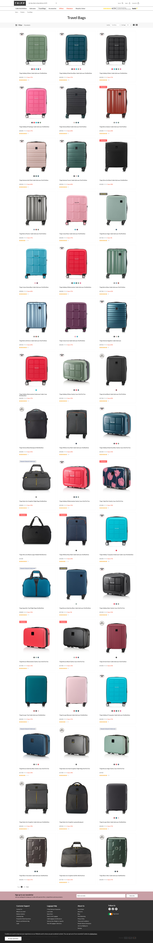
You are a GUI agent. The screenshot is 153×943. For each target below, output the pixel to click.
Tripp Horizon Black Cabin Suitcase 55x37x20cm (72, 126)
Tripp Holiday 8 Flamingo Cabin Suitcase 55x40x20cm (34, 126)
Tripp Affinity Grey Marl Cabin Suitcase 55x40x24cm (74, 447)
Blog (79, 914)
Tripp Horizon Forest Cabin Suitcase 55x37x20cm (73, 180)
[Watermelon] (34, 69)
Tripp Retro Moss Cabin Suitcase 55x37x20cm (112, 287)
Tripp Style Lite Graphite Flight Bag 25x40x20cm (33, 501)
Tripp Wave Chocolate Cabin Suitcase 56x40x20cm (33, 875)
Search (119, 3)
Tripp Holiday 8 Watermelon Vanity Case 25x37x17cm (74, 501)
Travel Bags (42, 8)
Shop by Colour (80, 8)
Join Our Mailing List (83, 926)
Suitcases (33, 8)
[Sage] (76, 604)
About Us (80, 911)
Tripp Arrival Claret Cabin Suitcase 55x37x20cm (112, 661)
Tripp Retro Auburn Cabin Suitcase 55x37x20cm (112, 126)
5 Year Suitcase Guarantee (53, 909)
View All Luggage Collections (54, 923)
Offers (61, 8)
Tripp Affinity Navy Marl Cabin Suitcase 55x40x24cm (74, 554)
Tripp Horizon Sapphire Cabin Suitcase (110, 340)
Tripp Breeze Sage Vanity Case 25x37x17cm (111, 768)
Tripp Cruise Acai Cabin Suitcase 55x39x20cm (72, 340)
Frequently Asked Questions (23, 918)
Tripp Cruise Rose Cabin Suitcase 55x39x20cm (72, 233)
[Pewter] (114, 122)
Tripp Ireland (116, 914)
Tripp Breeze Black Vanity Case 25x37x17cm (71, 661)
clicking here (93, 934)
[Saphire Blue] (78, 122)
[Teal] (76, 711)
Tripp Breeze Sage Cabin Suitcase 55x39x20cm (112, 233)
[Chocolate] (117, 871)
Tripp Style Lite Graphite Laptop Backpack (71, 822)
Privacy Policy (81, 918)
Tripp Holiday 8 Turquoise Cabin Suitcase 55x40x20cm (114, 715)
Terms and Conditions (83, 921)
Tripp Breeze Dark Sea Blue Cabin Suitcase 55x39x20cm (75, 608)
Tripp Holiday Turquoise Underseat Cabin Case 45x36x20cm (116, 554)
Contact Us (19, 909)
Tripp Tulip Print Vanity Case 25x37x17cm (111, 501)
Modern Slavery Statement (84, 923)
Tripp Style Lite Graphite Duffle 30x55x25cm (72, 875)
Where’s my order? (21, 911)
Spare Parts (50, 914)
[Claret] (116, 390)
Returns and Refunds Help (22, 921)
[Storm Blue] (75, 229)
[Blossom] (38, 711)
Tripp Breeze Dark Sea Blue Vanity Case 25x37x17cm (34, 768)
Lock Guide (50, 911)
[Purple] (77, 229)
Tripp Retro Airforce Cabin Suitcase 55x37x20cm (33, 340)
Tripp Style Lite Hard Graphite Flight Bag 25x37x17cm (74, 768)
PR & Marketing (82, 916)
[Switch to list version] (137, 25)
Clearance (69, 8)
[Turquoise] (36, 69)
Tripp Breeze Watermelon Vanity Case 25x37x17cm (33, 661)
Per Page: (124, 25)
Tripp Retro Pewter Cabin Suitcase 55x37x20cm (32, 233)
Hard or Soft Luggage (52, 916)
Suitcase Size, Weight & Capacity (55, 921)
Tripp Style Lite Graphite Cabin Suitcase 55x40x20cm (34, 822)
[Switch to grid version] (134, 25)
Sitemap (80, 928)
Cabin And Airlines (21, 8)
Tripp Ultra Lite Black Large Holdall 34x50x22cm (32, 554)
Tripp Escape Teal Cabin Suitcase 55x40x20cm (32, 715)
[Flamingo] (40, 69)
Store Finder (81, 909)
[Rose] (35, 283)
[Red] (36, 229)
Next (27, 887)
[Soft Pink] (74, 122)
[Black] (34, 176)
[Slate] (32, 69)
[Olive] (37, 871)
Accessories (52, 8)
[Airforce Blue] (116, 122)
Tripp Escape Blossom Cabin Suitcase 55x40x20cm (73, 715)
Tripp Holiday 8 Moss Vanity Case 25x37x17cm (72, 394)
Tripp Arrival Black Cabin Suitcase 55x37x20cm (112, 394)
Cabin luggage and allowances (54, 918)
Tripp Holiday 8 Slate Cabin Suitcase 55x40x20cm (113, 73)
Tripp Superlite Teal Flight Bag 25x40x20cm (31, 608)
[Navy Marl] (76, 443)
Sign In (126, 3)
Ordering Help (19, 916)
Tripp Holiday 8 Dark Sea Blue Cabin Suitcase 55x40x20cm (75, 73)
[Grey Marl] (76, 550)
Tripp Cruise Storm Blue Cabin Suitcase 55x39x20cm (33, 287)
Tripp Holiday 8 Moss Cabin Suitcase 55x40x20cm (33, 73)
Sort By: (108, 25)
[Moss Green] (78, 69)
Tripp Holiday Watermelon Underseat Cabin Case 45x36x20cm (33, 394)
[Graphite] (36, 497)
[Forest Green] (76, 122)
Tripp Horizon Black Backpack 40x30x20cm (31, 447)
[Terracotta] (34, 711)
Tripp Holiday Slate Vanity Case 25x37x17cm (112, 608)
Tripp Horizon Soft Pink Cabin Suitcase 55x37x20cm (33, 180)
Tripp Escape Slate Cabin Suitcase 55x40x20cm (112, 822)
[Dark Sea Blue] (38, 69)
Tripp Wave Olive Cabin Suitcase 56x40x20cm (112, 875)
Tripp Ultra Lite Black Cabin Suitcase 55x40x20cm (113, 180)
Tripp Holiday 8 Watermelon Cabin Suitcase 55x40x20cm (75, 287)
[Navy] (35, 871)
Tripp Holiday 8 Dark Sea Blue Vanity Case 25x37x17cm (114, 447)
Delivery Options (20, 914)
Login (17, 923)
